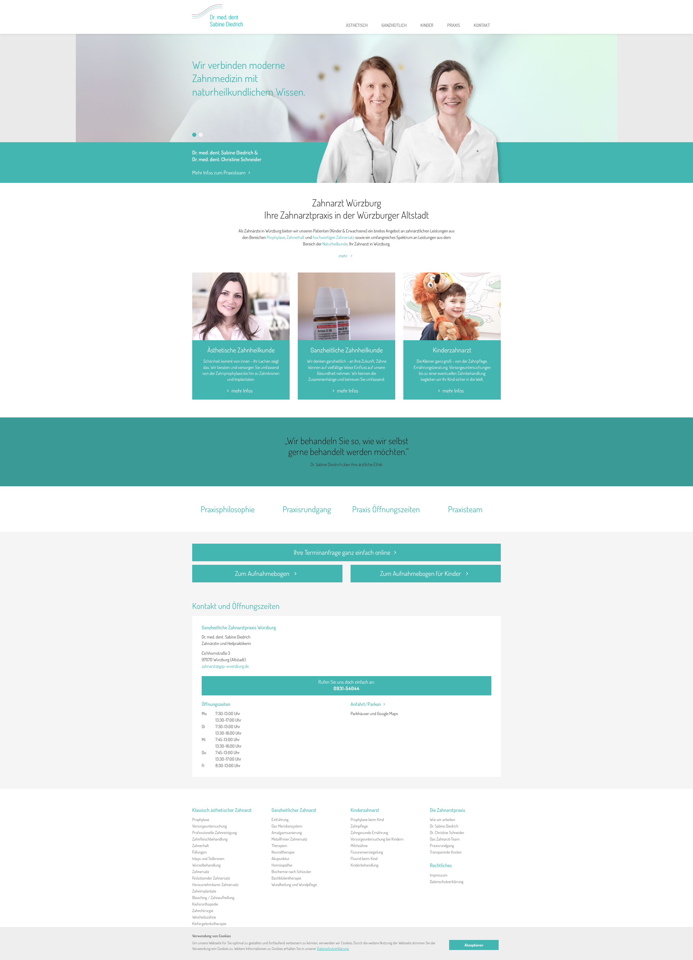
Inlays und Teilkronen (208, 858)
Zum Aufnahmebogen (263, 573)
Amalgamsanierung (287, 832)
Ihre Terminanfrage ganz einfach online (342, 552)
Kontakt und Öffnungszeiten (236, 606)
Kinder (426, 25)
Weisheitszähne (204, 917)
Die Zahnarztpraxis (447, 810)
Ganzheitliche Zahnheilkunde (346, 350)
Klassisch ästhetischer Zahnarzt (222, 810)
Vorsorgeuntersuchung (209, 826)
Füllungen (199, 852)
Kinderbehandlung (364, 865)
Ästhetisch (357, 25)
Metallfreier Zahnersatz (289, 839)
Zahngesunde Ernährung (369, 832)
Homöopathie (282, 865)
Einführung (280, 819)
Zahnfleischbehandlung (210, 839)
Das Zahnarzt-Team (445, 839)
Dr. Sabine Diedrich (444, 826)
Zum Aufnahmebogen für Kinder (421, 573)
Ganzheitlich (394, 25)
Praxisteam (465, 509)
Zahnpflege (359, 826)
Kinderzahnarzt (452, 350)
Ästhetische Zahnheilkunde (241, 350)
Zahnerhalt (296, 237)
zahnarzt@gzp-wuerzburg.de (225, 666)
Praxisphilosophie (228, 509)
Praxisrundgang (307, 509)
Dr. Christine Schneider (447, 832)
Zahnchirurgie (202, 910)
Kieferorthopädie (205, 904)
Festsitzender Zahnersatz (211, 878)
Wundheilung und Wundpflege (294, 884)
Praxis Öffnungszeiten (386, 509)
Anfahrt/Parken (366, 704)
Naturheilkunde (335, 244)
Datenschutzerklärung (446, 881)
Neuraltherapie (283, 852)
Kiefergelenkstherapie (209, 923)
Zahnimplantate (204, 891)
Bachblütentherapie (286, 878)
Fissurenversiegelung (367, 852)
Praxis (453, 25)
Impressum (438, 875)
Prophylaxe (276, 237)
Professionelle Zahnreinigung (214, 832)
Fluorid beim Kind (364, 858)
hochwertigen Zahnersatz (333, 237)
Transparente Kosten (446, 852)
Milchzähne (359, 845)
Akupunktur (280, 858)
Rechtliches (441, 865)
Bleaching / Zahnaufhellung (213, 897)
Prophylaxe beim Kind (367, 819)
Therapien (279, 845)
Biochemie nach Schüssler (291, 871)
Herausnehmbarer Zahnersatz (215, 884)
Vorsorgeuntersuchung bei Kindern (377, 839)
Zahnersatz (200, 871)
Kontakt (482, 25)
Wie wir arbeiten (442, 819)
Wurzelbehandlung (206, 865)
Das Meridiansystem (287, 826)
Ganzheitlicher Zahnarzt (294, 810)
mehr (343, 255)
